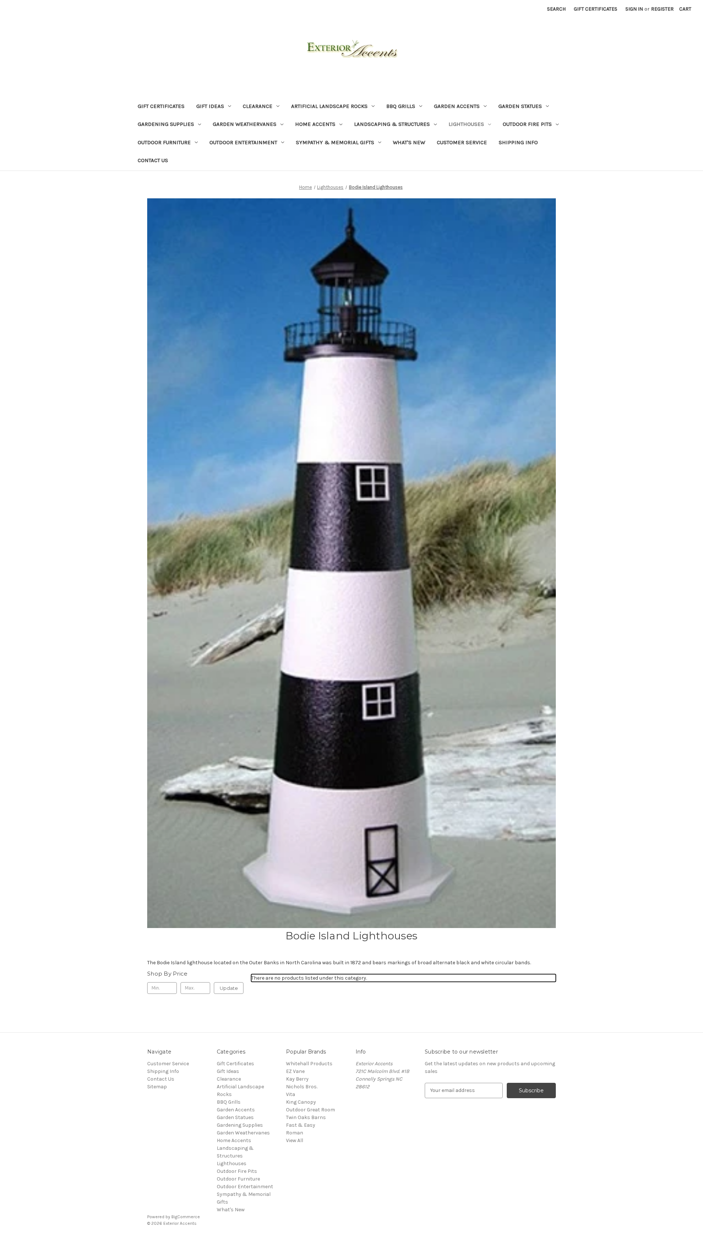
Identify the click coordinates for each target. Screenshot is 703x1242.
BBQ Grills (400, 106)
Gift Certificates (595, 9)
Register (662, 9)
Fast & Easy (300, 1125)
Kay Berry (297, 1079)
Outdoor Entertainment (243, 142)
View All (294, 1140)
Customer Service (462, 142)
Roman (294, 1133)
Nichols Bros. (301, 1087)
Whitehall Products (309, 1063)
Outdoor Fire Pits (527, 124)
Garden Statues (520, 106)
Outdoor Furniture (164, 142)
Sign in (634, 9)
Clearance (257, 106)
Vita (290, 1094)
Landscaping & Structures (392, 124)
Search (556, 9)
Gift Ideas (210, 106)
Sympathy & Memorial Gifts (335, 142)
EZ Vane (295, 1071)
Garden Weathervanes (244, 124)
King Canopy (301, 1102)
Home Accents (315, 124)
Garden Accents (457, 106)
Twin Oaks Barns (306, 1117)
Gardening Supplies (166, 124)
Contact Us (153, 160)
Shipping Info (518, 142)
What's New (409, 142)
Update (229, 988)
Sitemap (157, 1087)
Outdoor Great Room (310, 1110)
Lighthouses (466, 124)
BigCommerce (185, 1216)
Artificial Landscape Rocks (329, 106)
